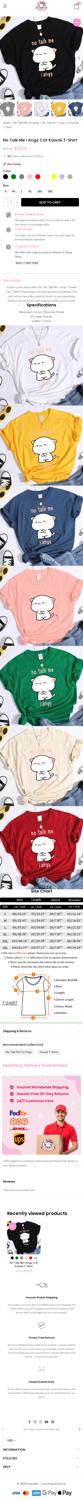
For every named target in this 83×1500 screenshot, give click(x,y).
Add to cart (50, 202)
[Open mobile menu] (5, 6)
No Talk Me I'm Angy (26, 122)
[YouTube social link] (47, 1422)
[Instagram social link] (40, 1422)
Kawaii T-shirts (49, 1052)
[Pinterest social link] (53, 1422)
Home (6, 122)
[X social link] (35, 1422)
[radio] (5, 176)
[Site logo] (41, 5)
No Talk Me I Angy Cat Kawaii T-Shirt (24, 1264)
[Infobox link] (41, 1429)
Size (5, 185)
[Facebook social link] (29, 1422)
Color (7, 171)
